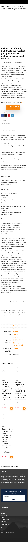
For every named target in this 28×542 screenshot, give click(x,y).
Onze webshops (5, 519)
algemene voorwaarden (6, 530)
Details (22, 102)
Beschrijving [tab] (5, 120)
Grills (14, 6)
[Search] (25, 2)
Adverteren (3, 521)
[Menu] (2, 2)
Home (2, 6)
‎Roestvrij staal (16, 326)
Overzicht (3, 513)
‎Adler (14, 323)
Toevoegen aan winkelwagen (13, 107)
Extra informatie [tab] (6, 123)
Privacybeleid (4, 528)
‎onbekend (15, 348)
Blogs (2, 517)
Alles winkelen (4, 515)
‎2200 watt (15, 334)
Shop (8, 6)
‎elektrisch (15, 331)
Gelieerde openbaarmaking (7, 532)
